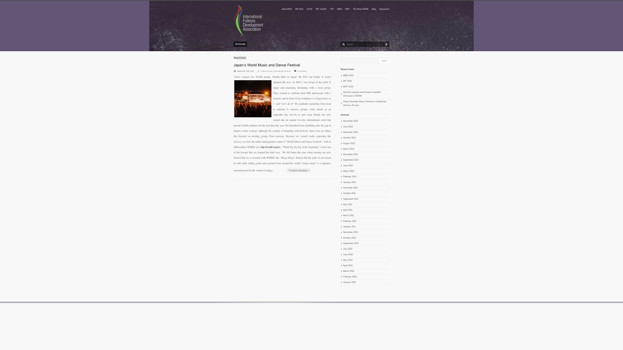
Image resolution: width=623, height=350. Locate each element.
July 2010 (347, 249)
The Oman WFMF (360, 9)
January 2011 (349, 227)
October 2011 (349, 193)
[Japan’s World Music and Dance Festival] (267, 65)
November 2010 (350, 232)
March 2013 (348, 149)
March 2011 (348, 215)
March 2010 (348, 271)
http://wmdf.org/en (270, 147)
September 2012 (351, 160)
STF (332, 9)
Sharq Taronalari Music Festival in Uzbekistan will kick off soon (364, 103)
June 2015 (348, 127)
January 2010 (349, 282)
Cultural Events (267, 71)
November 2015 (350, 121)
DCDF (309, 9)
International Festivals (282, 71)
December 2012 (350, 154)
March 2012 (348, 171)
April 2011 (347, 210)
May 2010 (347, 260)
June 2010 (348, 254)
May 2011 (347, 204)
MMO (339, 9)
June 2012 (348, 165)
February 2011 (349, 221)
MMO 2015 (348, 75)
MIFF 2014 (348, 87)
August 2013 (349, 143)
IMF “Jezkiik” (321, 9)
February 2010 (350, 277)
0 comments (302, 71)
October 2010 (349, 238)
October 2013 (349, 138)
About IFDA (287, 9)
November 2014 (350, 132)
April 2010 (348, 265)
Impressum (384, 9)
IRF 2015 (299, 9)
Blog (374, 9)
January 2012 (349, 182)
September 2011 (350, 199)
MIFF (347, 9)
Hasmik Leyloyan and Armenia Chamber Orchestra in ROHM (362, 94)
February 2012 (350, 176)
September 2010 (351, 243)
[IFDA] (249, 20)
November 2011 (350, 188)
